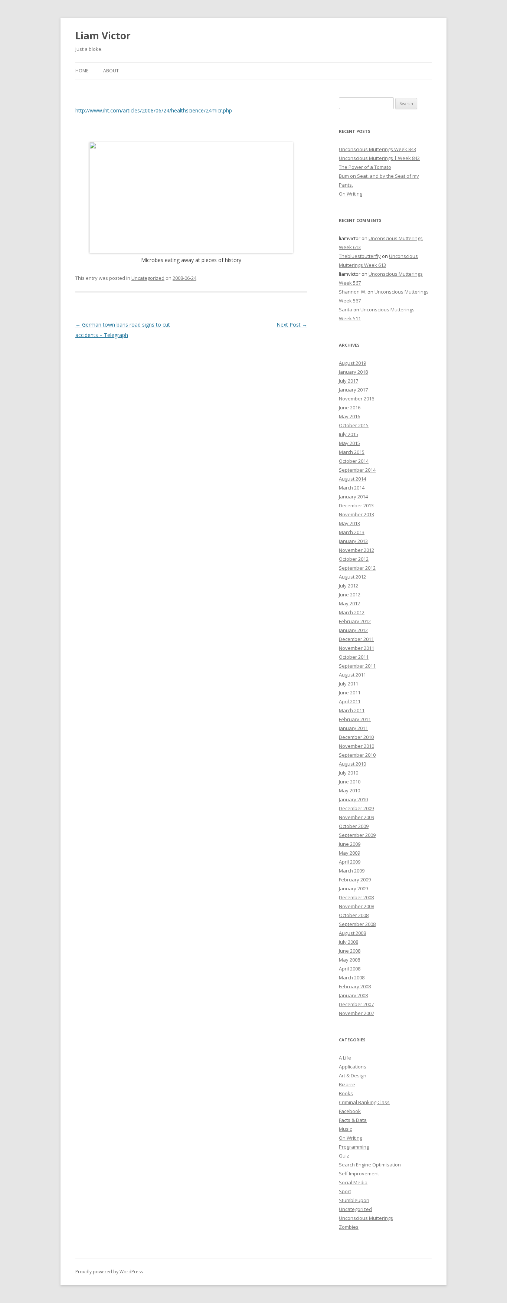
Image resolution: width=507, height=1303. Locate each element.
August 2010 (352, 763)
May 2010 (349, 790)
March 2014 (351, 487)
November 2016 (356, 398)
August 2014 (352, 478)
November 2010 (356, 746)
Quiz (344, 1155)
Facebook (350, 1111)
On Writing (350, 193)
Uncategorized (147, 278)
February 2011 (355, 719)
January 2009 (353, 888)
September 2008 (357, 924)
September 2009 (357, 835)
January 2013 (353, 541)
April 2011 (349, 701)
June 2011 (349, 692)
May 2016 (349, 416)
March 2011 (351, 710)
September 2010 (357, 755)
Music (345, 1129)
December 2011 (356, 639)
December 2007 (356, 1004)
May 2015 (349, 443)
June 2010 (349, 781)
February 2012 (355, 621)
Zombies (349, 1227)
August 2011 (352, 674)
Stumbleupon (354, 1200)
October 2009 (354, 826)
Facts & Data (353, 1120)
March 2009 (351, 870)
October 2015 (354, 425)
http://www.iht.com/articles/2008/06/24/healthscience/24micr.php (153, 110)
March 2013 (351, 532)
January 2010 (353, 799)
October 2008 (354, 915)
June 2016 (349, 407)
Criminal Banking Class (364, 1102)
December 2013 (356, 505)
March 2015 (351, 452)
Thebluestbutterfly (360, 256)
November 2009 (356, 817)
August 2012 (352, 576)
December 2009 (356, 808)
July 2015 (348, 434)
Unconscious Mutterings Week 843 (377, 149)
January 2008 (353, 995)
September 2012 (357, 567)
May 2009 (349, 852)
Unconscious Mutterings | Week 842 (379, 158)
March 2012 (351, 612)
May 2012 (349, 603)
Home (81, 71)
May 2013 (349, 523)
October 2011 (354, 657)
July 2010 (348, 772)
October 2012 (354, 559)
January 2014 (353, 496)
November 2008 (356, 906)
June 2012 (349, 594)
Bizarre (347, 1084)
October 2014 (354, 461)
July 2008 (348, 942)
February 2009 (355, 879)
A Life (345, 1057)
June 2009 (349, 844)
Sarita (345, 309)
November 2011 (356, 648)
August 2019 (352, 363)
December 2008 (356, 897)
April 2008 (349, 968)
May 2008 (349, 959)
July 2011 (348, 683)
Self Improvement (359, 1173)
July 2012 (348, 585)
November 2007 (356, 1013)
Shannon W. (352, 291)
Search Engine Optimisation (370, 1164)
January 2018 (353, 372)
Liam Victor (103, 35)
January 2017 (353, 389)
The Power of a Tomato (365, 167)
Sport (345, 1191)
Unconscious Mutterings (366, 1218)
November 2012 (356, 550)
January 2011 (353, 728)
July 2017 (348, 380)
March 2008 (351, 977)
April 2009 (349, 861)
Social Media (353, 1182)
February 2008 (355, 986)
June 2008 (349, 950)
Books (346, 1093)
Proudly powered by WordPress (109, 1271)
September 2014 (357, 469)
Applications (352, 1066)
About (111, 71)
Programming (354, 1146)
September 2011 (357, 665)
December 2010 (356, 737)
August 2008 (352, 933)
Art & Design (352, 1075)
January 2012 (353, 630)
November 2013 (356, 514)
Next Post (292, 324)
